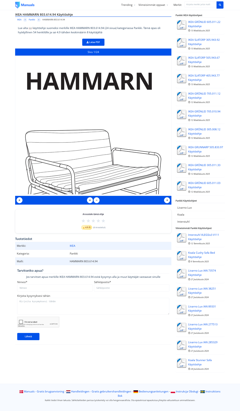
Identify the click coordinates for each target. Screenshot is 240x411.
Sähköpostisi (102, 282)
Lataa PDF (94, 42)
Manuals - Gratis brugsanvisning (44, 391)
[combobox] (201, 4)
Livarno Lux (184, 207)
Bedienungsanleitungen (153, 391)
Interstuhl (183, 221)
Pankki (32, 19)
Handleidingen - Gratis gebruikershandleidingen (101, 391)
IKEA (19, 19)
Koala (180, 214)
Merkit (177, 5)
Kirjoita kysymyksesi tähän (33, 296)
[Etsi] (220, 5)
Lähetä (28, 336)
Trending (126, 5)
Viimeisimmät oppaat (151, 5)
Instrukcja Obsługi (187, 391)
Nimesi (22, 282)
